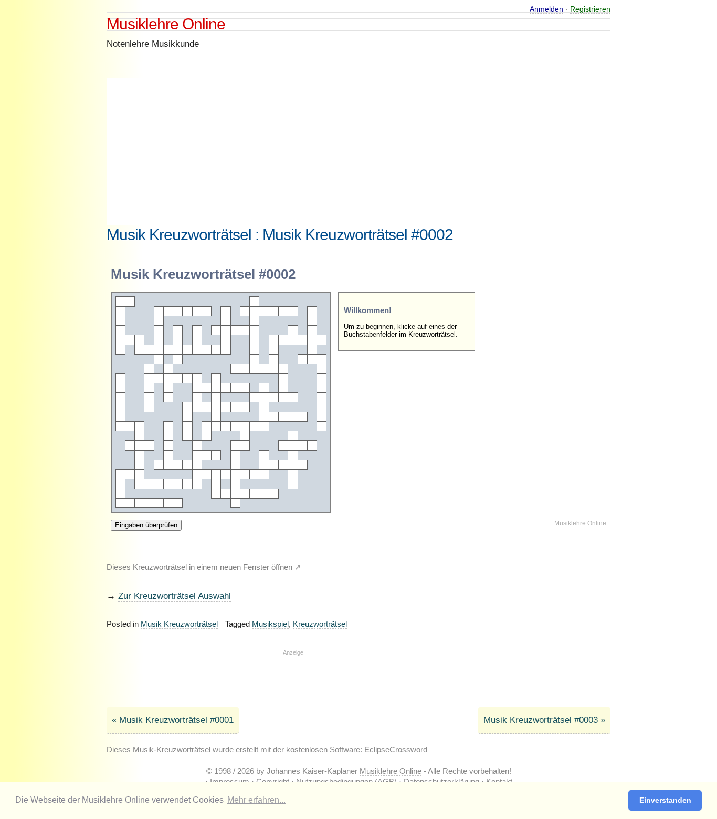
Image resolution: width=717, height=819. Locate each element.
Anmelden (546, 9)
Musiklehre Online (166, 24)
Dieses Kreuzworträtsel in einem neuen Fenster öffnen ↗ (204, 567)
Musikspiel (270, 623)
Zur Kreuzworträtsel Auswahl (174, 596)
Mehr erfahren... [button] (256, 799)
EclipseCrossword (395, 749)
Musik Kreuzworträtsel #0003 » (544, 720)
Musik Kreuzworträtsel (179, 623)
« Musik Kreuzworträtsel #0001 (173, 720)
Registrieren (590, 9)
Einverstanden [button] (665, 800)
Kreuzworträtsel (320, 623)
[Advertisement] (293, 151)
